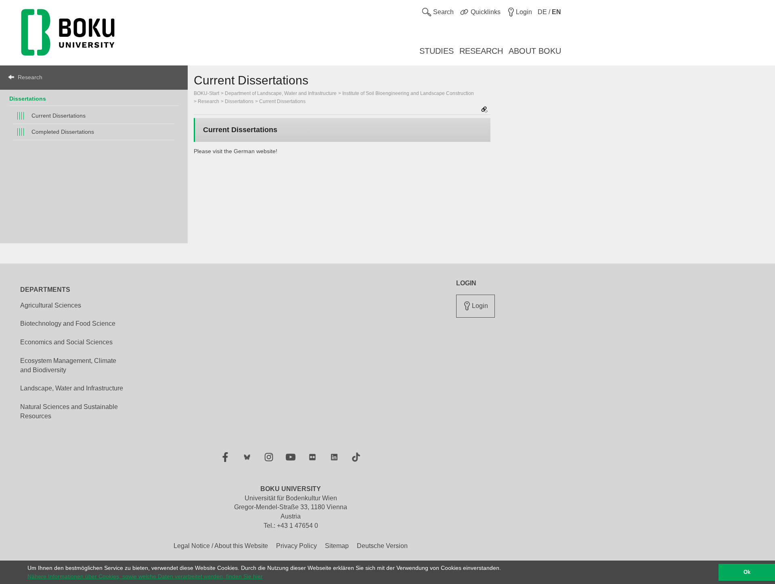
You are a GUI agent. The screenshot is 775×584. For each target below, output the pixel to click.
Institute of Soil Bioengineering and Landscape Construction (408, 93)
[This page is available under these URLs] (484, 110)
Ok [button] (747, 572)
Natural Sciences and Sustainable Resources (69, 411)
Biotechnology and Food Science (67, 323)
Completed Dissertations (62, 132)
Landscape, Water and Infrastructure (71, 388)
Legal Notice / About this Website (221, 545)
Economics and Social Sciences (66, 342)
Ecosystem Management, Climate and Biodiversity (68, 365)
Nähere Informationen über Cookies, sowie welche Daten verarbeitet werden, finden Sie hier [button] (145, 576)
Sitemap (337, 545)
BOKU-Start (206, 93)
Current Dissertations (58, 115)
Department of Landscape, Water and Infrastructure (281, 93)
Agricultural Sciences (50, 305)
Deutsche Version (382, 545)
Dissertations (27, 98)
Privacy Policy (296, 545)
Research (30, 77)
